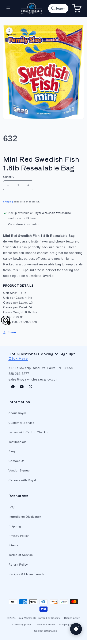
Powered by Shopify (48, 618)
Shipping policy (68, 624)
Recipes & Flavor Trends (26, 574)
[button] (8, 8)
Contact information (45, 631)
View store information (24, 224)
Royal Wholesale (26, 618)
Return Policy (18, 564)
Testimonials (17, 441)
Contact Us (16, 461)
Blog (11, 451)
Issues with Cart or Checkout (29, 432)
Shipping (8, 202)
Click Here (18, 358)
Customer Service (21, 422)
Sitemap (14, 545)
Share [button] (11, 332)
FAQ (11, 507)
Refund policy (72, 618)
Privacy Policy (18, 535)
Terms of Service (20, 554)
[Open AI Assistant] (76, 629)
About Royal (17, 413)
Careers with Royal (22, 480)
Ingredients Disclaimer (24, 516)
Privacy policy (23, 624)
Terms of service (45, 624)
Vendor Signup (19, 470)
